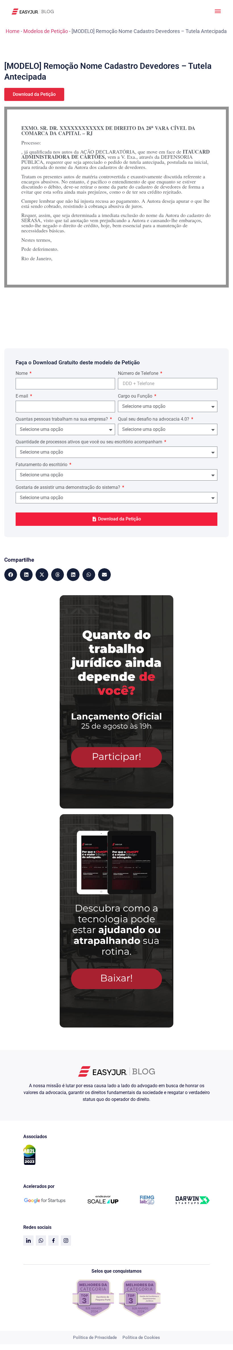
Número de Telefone (138, 373)
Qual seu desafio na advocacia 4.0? (154, 419)
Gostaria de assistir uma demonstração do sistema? (68, 487)
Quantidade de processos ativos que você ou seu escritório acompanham (89, 442)
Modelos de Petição (45, 31)
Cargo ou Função (135, 396)
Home (13, 31)
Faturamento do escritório (42, 464)
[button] (10, 574)
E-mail (22, 396)
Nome (22, 373)
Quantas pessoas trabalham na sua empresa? (62, 419)
